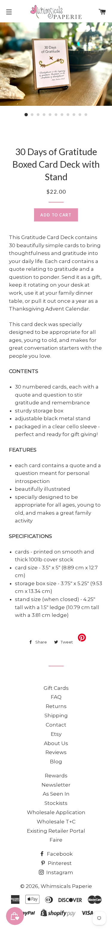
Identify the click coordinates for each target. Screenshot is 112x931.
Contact (56, 725)
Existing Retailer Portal (56, 831)
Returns (56, 706)
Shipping (56, 715)
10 (80, 115)
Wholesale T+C (56, 822)
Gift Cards (56, 688)
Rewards (56, 776)
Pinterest (59, 863)
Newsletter (56, 785)
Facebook (59, 854)
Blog (56, 762)
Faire (56, 840)
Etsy (56, 734)
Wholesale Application (56, 812)
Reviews (56, 752)
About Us (56, 743)
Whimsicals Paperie (66, 886)
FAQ (56, 697)
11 (86, 115)
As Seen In (56, 794)
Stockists (56, 803)
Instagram (59, 872)
